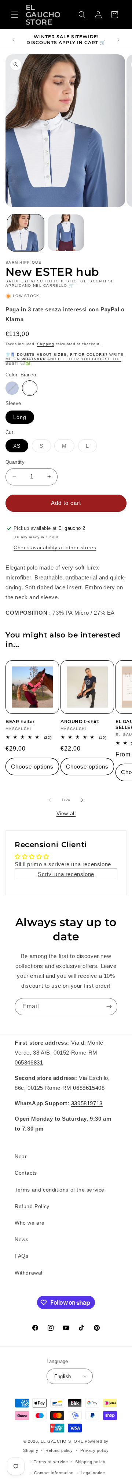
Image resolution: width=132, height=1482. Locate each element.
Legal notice (93, 1473)
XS (17, 446)
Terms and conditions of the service (59, 1190)
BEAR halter (20, 721)
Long (19, 417)
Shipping (45, 344)
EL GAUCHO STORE (62, 1441)
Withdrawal (29, 1273)
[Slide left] (50, 800)
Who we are (30, 1223)
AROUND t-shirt (79, 721)
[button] (15, 15)
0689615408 (88, 1088)
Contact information (53, 1473)
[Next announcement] (118, 40)
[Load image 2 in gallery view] (66, 232)
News (21, 1239)
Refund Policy (32, 1206)
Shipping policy (90, 1462)
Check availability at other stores (55, 547)
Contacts (26, 1173)
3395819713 (87, 1103)
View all (66, 813)
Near (21, 1156)
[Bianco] (29, 388)
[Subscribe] (109, 1006)
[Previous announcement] (14, 40)
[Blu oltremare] (12, 388)
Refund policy (59, 1450)
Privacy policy (94, 1450)
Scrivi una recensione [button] (66, 874)
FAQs (21, 1256)
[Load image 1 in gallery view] (25, 232)
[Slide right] (82, 800)
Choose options (32, 766)
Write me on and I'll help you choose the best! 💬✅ (65, 359)
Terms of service (51, 1462)
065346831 (29, 1062)
